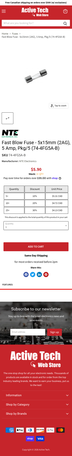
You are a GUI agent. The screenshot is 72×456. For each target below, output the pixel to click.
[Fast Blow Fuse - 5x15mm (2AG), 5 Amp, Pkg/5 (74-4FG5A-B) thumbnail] (7, 118)
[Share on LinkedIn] (39, 274)
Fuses (15, 33)
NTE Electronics (27, 161)
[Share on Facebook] (26, 274)
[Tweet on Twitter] (32, 274)
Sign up (54, 332)
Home (5, 33)
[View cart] (65, 11)
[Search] (65, 23)
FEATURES (7, 284)
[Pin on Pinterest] (46, 274)
